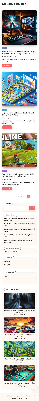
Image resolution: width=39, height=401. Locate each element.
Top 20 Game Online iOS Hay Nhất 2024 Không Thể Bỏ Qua (19, 114)
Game (4, 48)
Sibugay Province (14, 3)
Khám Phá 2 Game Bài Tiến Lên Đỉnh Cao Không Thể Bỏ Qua (18, 241)
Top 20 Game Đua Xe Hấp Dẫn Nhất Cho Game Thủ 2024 (19, 224)
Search (8, 203)
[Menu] (36, 3)
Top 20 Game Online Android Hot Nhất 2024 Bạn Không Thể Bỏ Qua (18, 175)
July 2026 (7, 265)
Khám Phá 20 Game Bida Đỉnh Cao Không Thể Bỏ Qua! (18, 235)
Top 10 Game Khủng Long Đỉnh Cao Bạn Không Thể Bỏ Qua (19, 230)
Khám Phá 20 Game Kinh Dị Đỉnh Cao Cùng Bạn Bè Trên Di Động (19, 219)
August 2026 (8, 261)
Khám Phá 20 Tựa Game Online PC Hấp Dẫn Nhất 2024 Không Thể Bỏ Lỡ (18, 52)
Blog (5, 276)
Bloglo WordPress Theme (19, 398)
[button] (10, 196)
